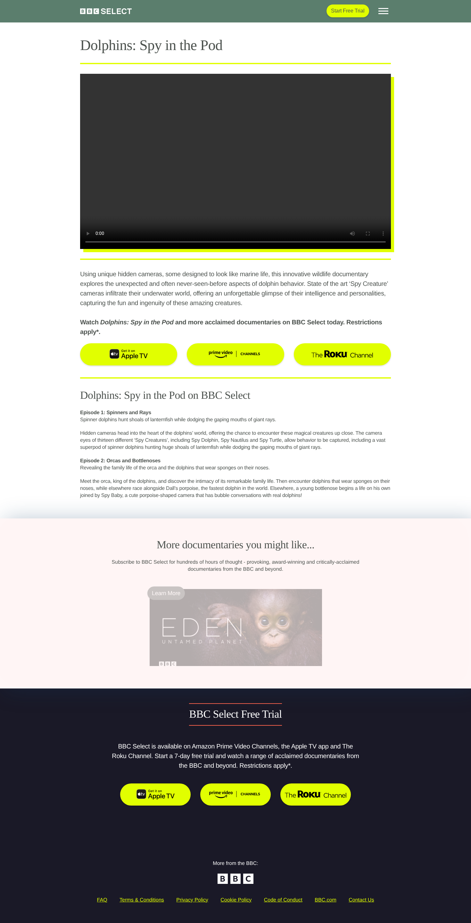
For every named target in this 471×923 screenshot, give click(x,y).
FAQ (102, 900)
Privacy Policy (192, 900)
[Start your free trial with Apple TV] (155, 794)
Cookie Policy (236, 900)
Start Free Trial (348, 10)
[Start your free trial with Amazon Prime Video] (235, 794)
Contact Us (361, 900)
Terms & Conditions (142, 900)
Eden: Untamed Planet (178, 670)
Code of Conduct (283, 900)
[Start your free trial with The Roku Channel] (315, 794)
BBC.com (325, 900)
